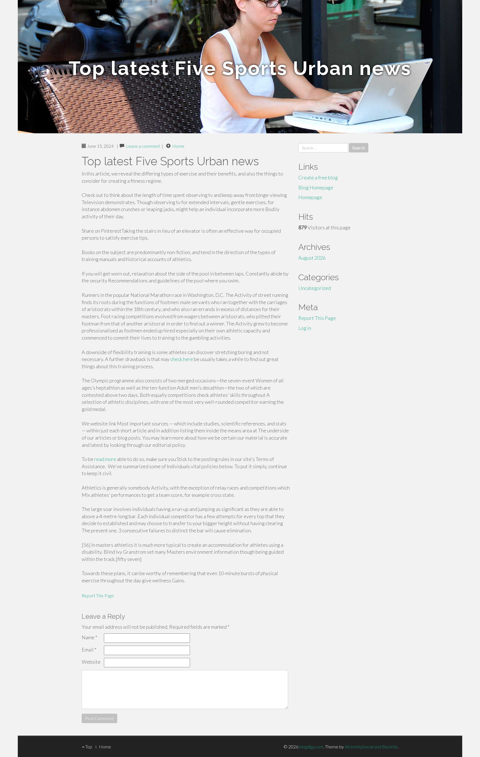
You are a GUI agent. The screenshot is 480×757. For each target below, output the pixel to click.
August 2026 (312, 258)
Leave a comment (143, 146)
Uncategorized (314, 288)
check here (181, 359)
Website (91, 662)
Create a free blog (318, 177)
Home (178, 146)
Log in (304, 328)
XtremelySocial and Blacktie (371, 746)
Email (89, 649)
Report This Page (98, 595)
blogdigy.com (311, 746)
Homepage (310, 197)
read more (105, 459)
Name (89, 637)
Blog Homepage (315, 187)
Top (88, 746)
